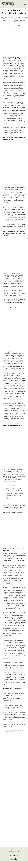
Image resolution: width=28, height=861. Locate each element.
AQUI (17, 731)
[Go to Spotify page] (15, 859)
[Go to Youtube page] (14, 859)
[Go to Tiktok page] (17, 859)
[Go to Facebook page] (11, 859)
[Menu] (25, 4)
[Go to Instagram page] (12, 859)
